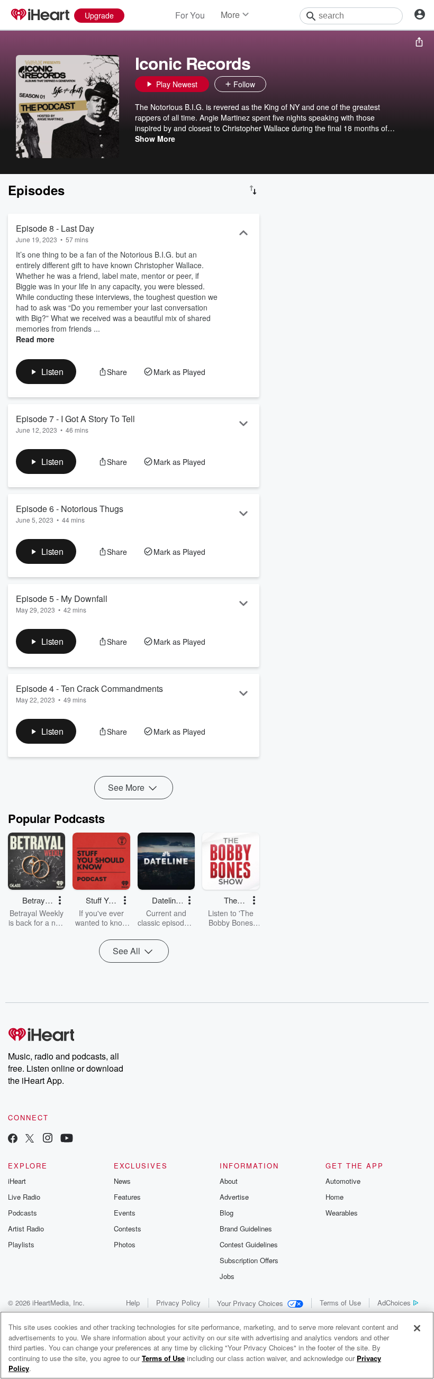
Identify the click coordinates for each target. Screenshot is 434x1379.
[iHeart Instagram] (47, 1139)
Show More (155, 138)
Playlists (21, 1244)
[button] (277, 84)
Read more (35, 339)
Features (127, 1197)
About (229, 1181)
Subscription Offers (249, 1260)
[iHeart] (39, 15)
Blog (226, 1213)
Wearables (342, 1213)
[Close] (417, 1328)
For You (190, 15)
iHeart (17, 1181)
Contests (127, 1228)
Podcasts (22, 1213)
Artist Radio (26, 1228)
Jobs (227, 1276)
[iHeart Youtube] (66, 1139)
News (122, 1181)
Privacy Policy (178, 1303)
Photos (124, 1244)
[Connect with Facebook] (12, 1139)
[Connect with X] (29, 1139)
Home (334, 1197)
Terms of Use (340, 1303)
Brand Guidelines (246, 1228)
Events (124, 1213)
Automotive (343, 1181)
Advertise (234, 1197)
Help (133, 1303)
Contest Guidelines (249, 1244)
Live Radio (24, 1197)
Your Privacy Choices (250, 1303)
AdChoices (394, 1303)
